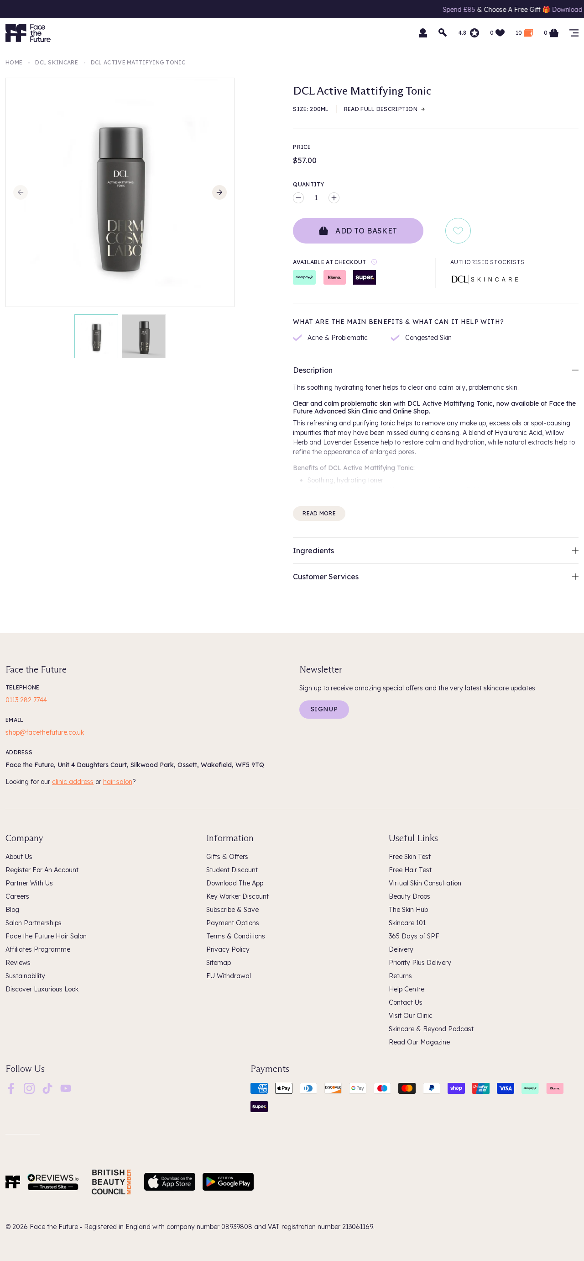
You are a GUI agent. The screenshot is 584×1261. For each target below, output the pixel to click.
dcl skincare (56, 62)
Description (313, 370)
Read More (319, 513)
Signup (324, 709)
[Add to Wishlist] (458, 231)
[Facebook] (10, 1087)
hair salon (117, 782)
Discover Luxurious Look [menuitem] (41, 989)
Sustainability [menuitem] (25, 976)
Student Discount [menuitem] (232, 870)
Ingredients (313, 550)
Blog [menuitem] (12, 910)
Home (13, 62)
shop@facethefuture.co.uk (44, 732)
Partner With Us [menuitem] (29, 883)
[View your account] (423, 32)
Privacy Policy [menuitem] (228, 949)
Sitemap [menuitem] (218, 963)
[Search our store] (443, 32)
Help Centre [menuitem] (406, 989)
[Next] (219, 192)
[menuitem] (10, 1088)
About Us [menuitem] (18, 857)
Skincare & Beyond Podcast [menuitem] (431, 1029)
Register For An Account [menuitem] (41, 870)
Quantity (308, 184)
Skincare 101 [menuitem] (407, 923)
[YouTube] (65, 1087)
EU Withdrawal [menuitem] (228, 976)
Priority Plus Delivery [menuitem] (420, 963)
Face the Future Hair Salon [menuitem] (46, 936)
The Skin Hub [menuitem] (408, 910)
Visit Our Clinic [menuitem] (411, 1016)
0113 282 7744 (26, 700)
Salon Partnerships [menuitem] (33, 923)
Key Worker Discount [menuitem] (237, 896)
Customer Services (326, 576)
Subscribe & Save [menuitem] (232, 910)
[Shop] (574, 32)
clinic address (73, 782)
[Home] (12, 1182)
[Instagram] (29, 1087)
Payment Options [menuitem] (232, 923)
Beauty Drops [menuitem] (409, 896)
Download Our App (551, 9)
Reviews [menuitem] (18, 963)
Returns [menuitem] (400, 976)
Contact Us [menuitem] (405, 1002)
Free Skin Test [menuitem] (410, 857)
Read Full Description (380, 109)
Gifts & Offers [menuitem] (227, 857)
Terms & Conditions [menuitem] (235, 936)
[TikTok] (47, 1087)
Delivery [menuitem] (401, 949)
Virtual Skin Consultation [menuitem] (425, 883)
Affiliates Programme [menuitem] (37, 949)
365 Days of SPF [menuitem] (414, 936)
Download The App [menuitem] (234, 883)
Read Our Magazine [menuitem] (419, 1042)
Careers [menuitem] (17, 896)
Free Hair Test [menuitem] (410, 870)
